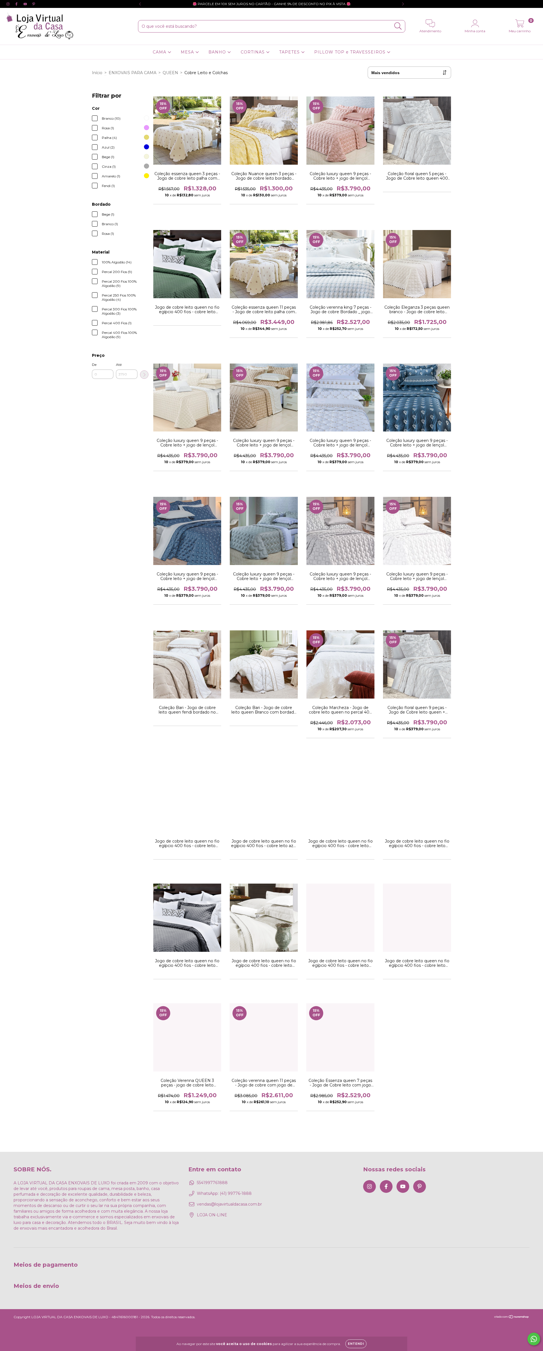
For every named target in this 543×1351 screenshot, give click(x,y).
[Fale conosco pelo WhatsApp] (533, 1339)
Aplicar (144, 374)
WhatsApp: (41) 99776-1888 (224, 1193)
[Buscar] (398, 26)
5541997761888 (212, 1182)
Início (97, 72)
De (94, 364)
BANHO (217, 52)
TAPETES (290, 52)
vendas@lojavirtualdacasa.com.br (229, 1204)
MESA (188, 52)
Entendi (356, 1344)
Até (119, 364)
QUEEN (170, 72)
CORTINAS (253, 52)
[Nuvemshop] (511, 1317)
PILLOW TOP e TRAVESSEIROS (350, 52)
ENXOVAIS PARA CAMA (132, 72)
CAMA (160, 52)
